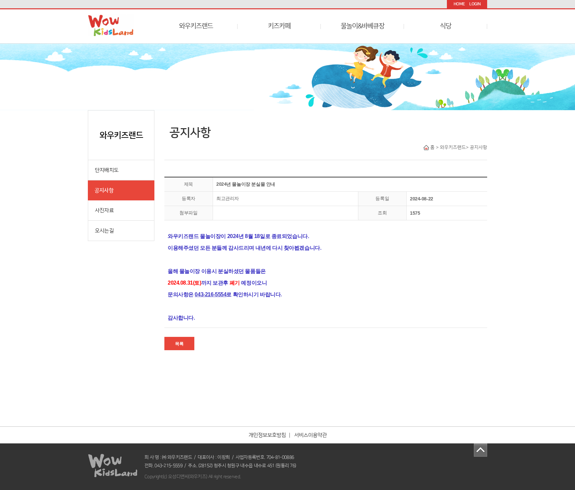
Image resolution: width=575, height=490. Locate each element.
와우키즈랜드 (196, 26)
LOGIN (474, 4)
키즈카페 (279, 26)
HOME (459, 4)
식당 (445, 26)
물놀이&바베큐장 (362, 26)
